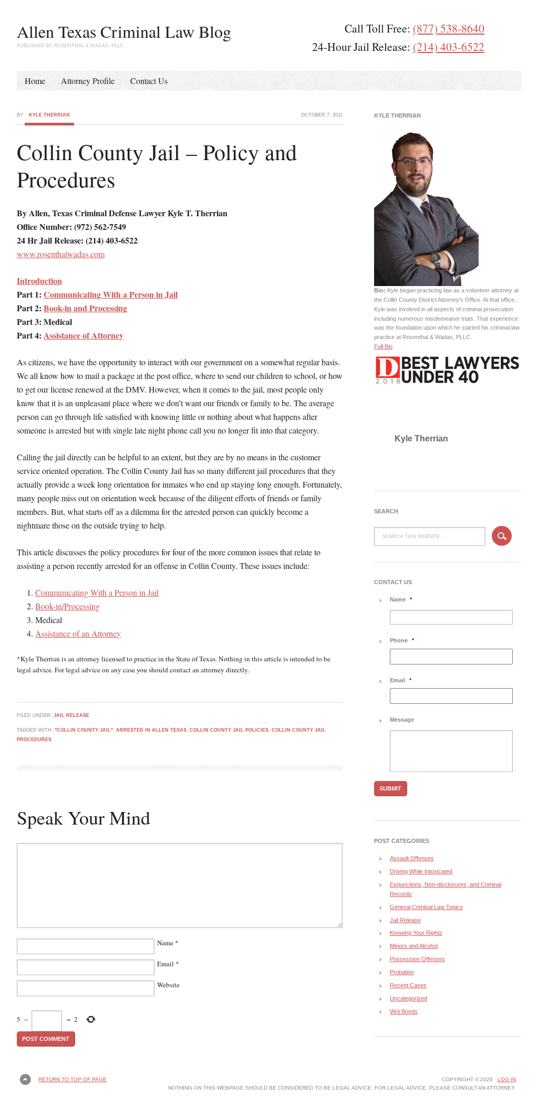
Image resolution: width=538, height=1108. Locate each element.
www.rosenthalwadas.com (61, 253)
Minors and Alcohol (414, 946)
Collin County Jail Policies (229, 730)
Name (165, 942)
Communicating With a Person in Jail (111, 294)
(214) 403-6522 (448, 46)
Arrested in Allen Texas (151, 730)
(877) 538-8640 (448, 28)
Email (165, 963)
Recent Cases (408, 985)
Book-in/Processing (67, 605)
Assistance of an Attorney (78, 633)
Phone (402, 640)
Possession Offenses (417, 959)
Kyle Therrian (49, 115)
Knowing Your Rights (416, 933)
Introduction (39, 281)
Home (35, 80)
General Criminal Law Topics (426, 907)
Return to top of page (72, 1079)
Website (168, 984)
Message (402, 719)
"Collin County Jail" (84, 730)
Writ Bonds (404, 1011)
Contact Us (149, 80)
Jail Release (71, 715)
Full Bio (383, 346)
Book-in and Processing (85, 308)
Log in (507, 1079)
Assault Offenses (412, 858)
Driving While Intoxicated (421, 871)
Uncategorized (408, 998)
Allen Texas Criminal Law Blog (124, 31)
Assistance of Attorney (83, 335)
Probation (402, 972)
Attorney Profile (88, 80)
